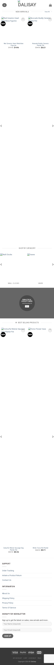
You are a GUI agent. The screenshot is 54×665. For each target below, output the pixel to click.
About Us (6, 593)
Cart (25, 658)
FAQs (39, 658)
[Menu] (4, 5)
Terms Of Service (9, 608)
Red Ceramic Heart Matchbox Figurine (13, 44)
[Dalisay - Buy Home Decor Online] (27, 5)
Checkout (32, 658)
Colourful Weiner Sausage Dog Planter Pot (13, 549)
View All (47, 11)
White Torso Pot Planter (40, 548)
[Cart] (50, 5)
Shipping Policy (8, 598)
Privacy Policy (7, 603)
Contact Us (6, 580)
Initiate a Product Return (12, 575)
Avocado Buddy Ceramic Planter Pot (40, 44)
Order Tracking (8, 571)
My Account (17, 658)
